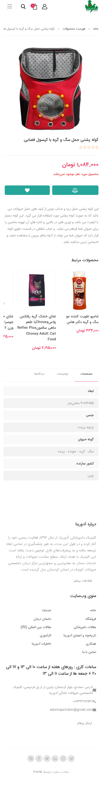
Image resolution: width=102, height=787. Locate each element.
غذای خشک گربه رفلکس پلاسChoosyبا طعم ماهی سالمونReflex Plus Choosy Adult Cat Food (36, 328)
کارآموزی (45, 635)
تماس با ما (89, 652)
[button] (44, 6)
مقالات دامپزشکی (85, 627)
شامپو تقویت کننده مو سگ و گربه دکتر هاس (82, 319)
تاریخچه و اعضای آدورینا (80, 635)
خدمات (46, 610)
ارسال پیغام (84, 723)
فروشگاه (91, 618)
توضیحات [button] (62, 374)
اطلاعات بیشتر (82, 580)
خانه (93, 610)
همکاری (91, 643)
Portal (37, 771)
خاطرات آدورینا (41, 643)
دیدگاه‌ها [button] (39, 374)
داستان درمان (42, 618)
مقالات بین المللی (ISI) (36, 627)
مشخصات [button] (86, 374)
